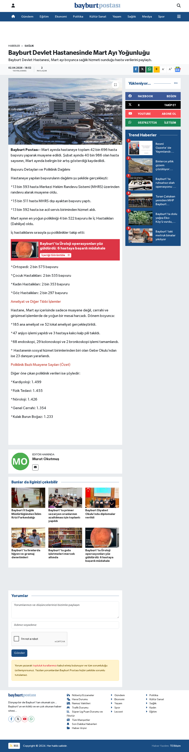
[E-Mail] (35, 467)
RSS (15, 745)
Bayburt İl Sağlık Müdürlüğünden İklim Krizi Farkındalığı (26, 514)
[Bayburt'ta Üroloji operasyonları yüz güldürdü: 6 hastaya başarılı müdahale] (102, 537)
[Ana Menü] (179, 16)
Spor (161, 16)
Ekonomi (61, 16)
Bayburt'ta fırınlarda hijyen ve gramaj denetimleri (25, 554)
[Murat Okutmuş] (20, 461)
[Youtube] (25, 719)
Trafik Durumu (80, 707)
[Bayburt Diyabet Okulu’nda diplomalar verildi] (102, 497)
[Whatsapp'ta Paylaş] (149, 69)
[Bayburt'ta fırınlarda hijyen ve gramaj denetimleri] (28, 537)
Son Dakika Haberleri (84, 724)
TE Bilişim (175, 745)
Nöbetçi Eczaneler (83, 695)
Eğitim (44, 16)
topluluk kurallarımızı (45, 665)
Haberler (14, 46)
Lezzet (118, 711)
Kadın (153, 707)
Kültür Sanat (98, 16)
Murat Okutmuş (45, 459)
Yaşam (117, 16)
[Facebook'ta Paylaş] (135, 69)
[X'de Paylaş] (142, 69)
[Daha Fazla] (157, 69)
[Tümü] (176, 83)
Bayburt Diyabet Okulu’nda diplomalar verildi (100, 514)
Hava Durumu (80, 699)
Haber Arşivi (79, 728)
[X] (18, 719)
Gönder (19, 653)
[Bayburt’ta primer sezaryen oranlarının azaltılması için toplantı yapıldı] (65, 497)
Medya (147, 16)
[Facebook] (11, 719)
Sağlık (132, 16)
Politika (78, 16)
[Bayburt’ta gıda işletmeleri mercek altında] (65, 537)
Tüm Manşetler (81, 720)
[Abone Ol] (177, 69)
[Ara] (179, 6)
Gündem (27, 16)
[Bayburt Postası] (97, 6)
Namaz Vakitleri (81, 703)
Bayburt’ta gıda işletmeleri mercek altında (61, 554)
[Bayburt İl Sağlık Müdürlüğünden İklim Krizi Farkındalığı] (28, 497)
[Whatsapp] (31, 719)
